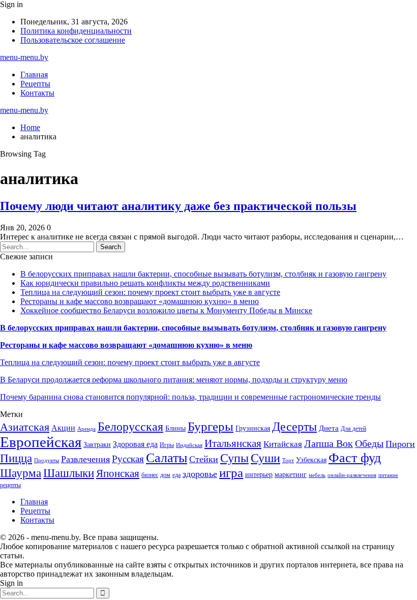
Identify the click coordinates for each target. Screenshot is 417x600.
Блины (175, 428)
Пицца (16, 458)
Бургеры (210, 426)
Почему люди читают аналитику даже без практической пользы (178, 206)
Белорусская (130, 426)
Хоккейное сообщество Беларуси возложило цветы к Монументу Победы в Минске (166, 310)
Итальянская (232, 443)
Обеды (369, 443)
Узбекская (311, 460)
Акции (63, 428)
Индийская (189, 445)
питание (388, 475)
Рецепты (35, 83)
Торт (288, 460)
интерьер (259, 474)
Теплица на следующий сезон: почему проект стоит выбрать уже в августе (150, 292)
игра (231, 472)
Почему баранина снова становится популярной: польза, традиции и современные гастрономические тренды (190, 397)
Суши (265, 458)
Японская (117, 473)
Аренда (86, 429)
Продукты (46, 460)
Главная (34, 74)
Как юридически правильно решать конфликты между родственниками (145, 283)
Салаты (166, 458)
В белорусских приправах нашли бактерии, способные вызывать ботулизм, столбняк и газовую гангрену (203, 273)
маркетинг (291, 474)
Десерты (294, 426)
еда (176, 474)
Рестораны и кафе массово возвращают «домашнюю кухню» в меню (139, 301)
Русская (128, 459)
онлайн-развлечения (351, 475)
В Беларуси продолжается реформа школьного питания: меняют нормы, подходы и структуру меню (173, 379)
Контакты (37, 92)
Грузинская (252, 428)
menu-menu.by (24, 57)
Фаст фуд (355, 458)
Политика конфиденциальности (76, 30)
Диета (329, 428)
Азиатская (24, 427)
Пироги (400, 444)
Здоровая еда (135, 444)
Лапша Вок (328, 443)
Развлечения (85, 459)
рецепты (10, 485)
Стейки (203, 459)
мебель (317, 475)
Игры (167, 444)
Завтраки (97, 444)
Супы (234, 458)
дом (165, 474)
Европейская (40, 442)
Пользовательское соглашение (72, 40)
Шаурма (20, 472)
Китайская (282, 444)
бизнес (149, 474)
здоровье (200, 474)
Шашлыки (68, 473)
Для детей (353, 428)
